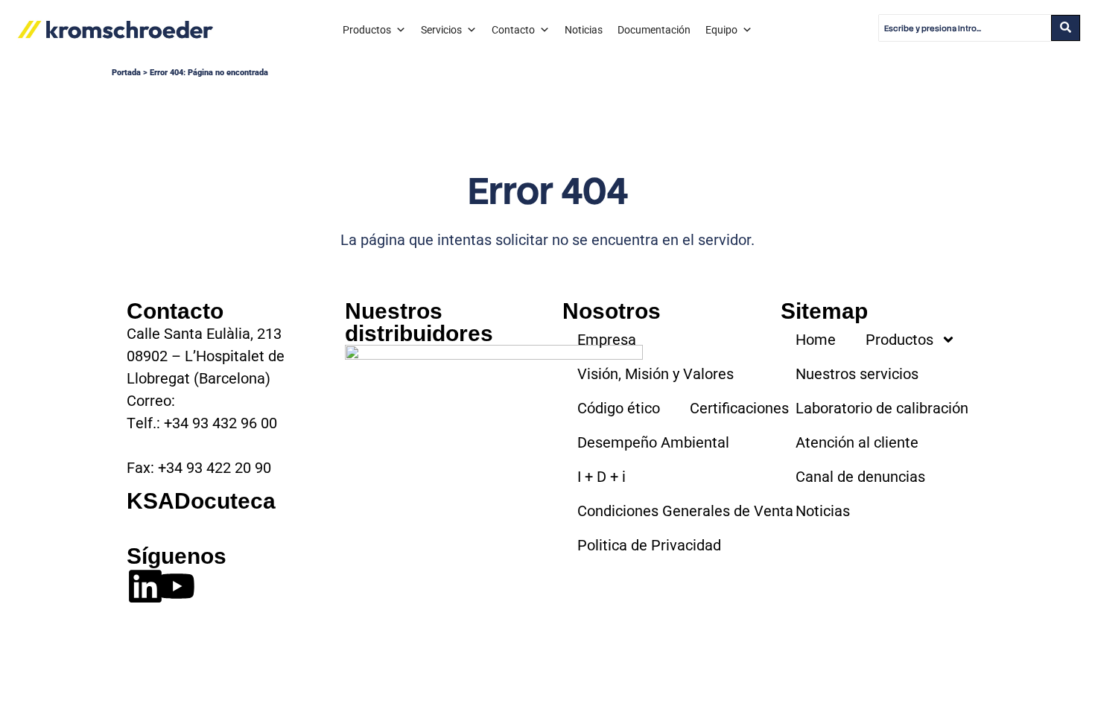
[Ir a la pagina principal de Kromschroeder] (115, 30)
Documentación (654, 30)
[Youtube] (176, 586)
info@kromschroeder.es (258, 401)
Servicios (441, 30)
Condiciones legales (315, 659)
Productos (367, 30)
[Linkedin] (145, 586)
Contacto (513, 30)
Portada (126, 72)
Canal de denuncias (860, 477)
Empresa (606, 340)
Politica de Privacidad (649, 545)
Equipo (721, 30)
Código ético (618, 408)
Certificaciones (739, 408)
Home (816, 340)
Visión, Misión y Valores (655, 374)
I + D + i (601, 477)
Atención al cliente (857, 442)
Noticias (584, 30)
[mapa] (494, 420)
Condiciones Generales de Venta (685, 511)
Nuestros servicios (857, 374)
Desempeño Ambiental (653, 442)
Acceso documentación (204, 524)
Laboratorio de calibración (882, 408)
